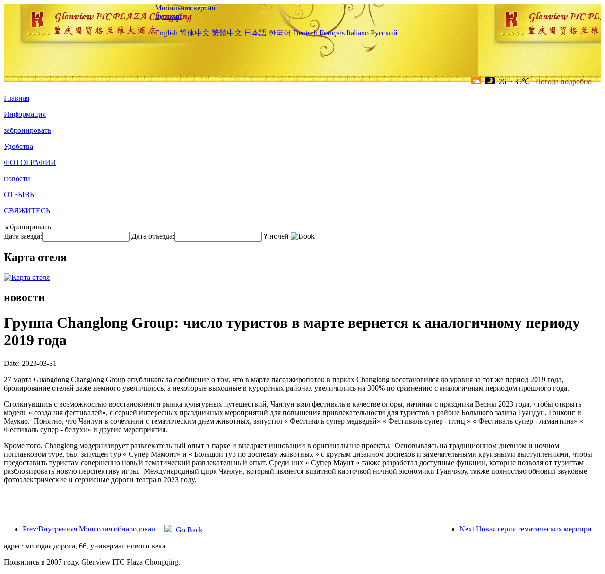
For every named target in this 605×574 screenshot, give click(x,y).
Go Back (187, 530)
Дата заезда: (23, 236)
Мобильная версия (185, 8)
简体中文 (195, 33)
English (166, 33)
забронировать (27, 130)
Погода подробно (563, 82)
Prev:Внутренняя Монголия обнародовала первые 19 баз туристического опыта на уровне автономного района (93, 529)
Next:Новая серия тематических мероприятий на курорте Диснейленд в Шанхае (530, 529)
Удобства (18, 146)
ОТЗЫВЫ (20, 195)
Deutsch (305, 33)
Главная (16, 98)
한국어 (279, 33)
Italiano (357, 33)
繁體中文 (227, 33)
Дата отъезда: (152, 236)
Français (332, 33)
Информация (25, 114)
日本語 (255, 33)
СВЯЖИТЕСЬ (27, 211)
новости (17, 178)
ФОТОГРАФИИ (30, 162)
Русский (168, 16)
